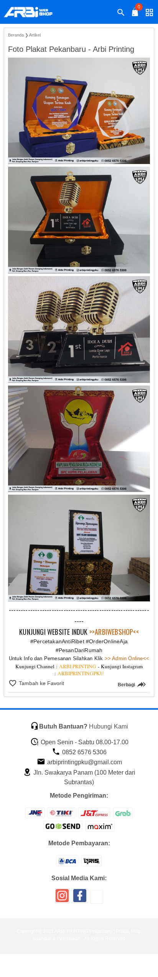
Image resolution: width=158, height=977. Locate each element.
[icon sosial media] (62, 898)
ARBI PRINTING (77, 666)
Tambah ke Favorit (40, 683)
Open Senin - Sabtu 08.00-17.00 (83, 742)
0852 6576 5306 (84, 752)
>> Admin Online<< (126, 658)
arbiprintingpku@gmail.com (84, 762)
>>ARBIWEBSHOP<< (114, 632)
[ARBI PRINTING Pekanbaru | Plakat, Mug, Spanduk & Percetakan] (33, 12)
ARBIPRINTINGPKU (81, 673)
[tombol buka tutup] (135, 14)
